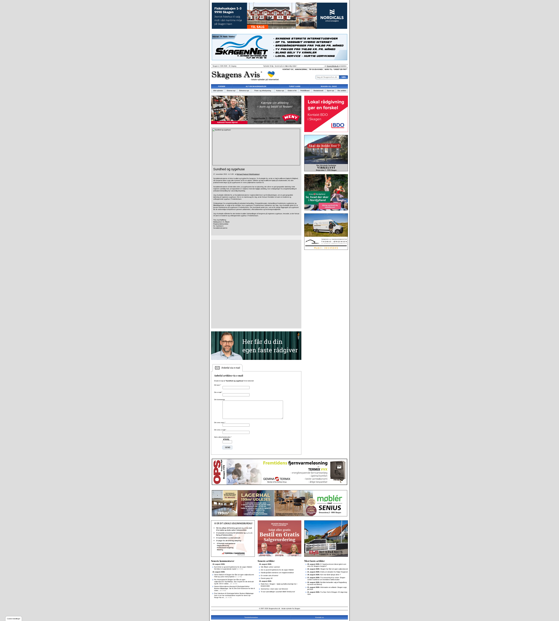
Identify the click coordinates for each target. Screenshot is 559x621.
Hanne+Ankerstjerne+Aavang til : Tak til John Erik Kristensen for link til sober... (234, 588)
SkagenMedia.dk (333, 66)
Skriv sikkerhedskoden (222, 437)
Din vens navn (219, 422)
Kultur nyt (280, 90)
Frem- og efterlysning (262, 90)
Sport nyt (330, 90)
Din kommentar (219, 399)
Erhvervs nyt (244, 90)
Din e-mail (218, 392)
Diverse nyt (231, 90)
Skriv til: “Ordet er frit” (335, 69)
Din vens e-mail (220, 430)
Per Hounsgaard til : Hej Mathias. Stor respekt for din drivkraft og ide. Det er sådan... (234, 582)
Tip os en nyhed (316, 69)
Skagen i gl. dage (329, 86)
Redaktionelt (318, 90)
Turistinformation (251, 617)
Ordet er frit (292, 90)
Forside (221, 86)
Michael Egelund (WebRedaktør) (248, 174)
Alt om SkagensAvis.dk (256, 86)
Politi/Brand (304, 90)
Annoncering (301, 69)
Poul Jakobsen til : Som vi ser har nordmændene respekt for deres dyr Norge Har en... (234, 595)
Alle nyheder (218, 90)
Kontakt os (288, 69)
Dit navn (217, 385)
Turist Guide (294, 86)
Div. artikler (342, 90)
